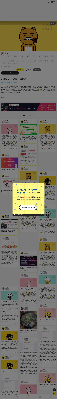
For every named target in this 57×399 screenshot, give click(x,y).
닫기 (41, 215)
